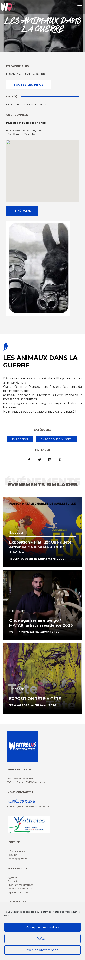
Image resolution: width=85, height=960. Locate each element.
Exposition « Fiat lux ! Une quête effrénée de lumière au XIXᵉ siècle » (40, 547)
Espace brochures (17, 892)
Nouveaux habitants (19, 888)
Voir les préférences (42, 950)
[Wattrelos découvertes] (6, 7)
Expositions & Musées (56, 439)
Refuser (43, 939)
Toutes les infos (28, 84)
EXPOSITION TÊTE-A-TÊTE (35, 698)
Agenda (12, 877)
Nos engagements (18, 858)
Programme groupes (20, 884)
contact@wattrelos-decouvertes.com (29, 806)
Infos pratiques (16, 851)
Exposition (20, 439)
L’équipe (12, 854)
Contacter (13, 881)
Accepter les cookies (42, 927)
